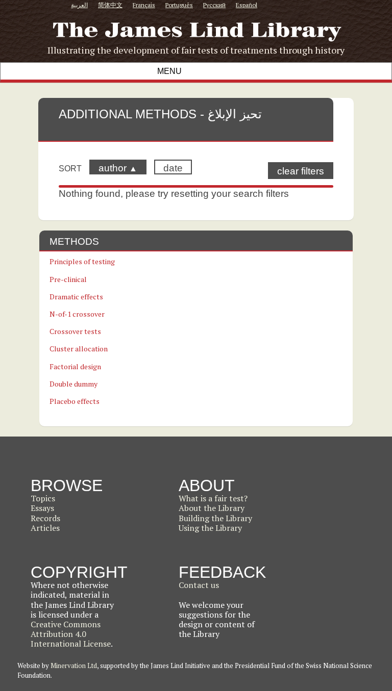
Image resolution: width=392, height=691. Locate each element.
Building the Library (215, 518)
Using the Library (210, 527)
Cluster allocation (79, 348)
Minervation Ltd (74, 665)
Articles (45, 527)
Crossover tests (75, 331)
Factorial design (75, 366)
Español (246, 5)
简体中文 (110, 5)
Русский (214, 5)
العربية (79, 5)
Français (144, 5)
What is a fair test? (213, 498)
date (173, 168)
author (118, 168)
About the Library (211, 508)
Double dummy (73, 384)
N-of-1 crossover (77, 314)
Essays (42, 508)
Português (179, 5)
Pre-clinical (68, 279)
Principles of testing (82, 261)
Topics (43, 498)
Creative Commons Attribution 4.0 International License (71, 634)
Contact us (199, 585)
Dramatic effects (76, 296)
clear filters (300, 171)
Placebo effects (75, 401)
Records (45, 518)
